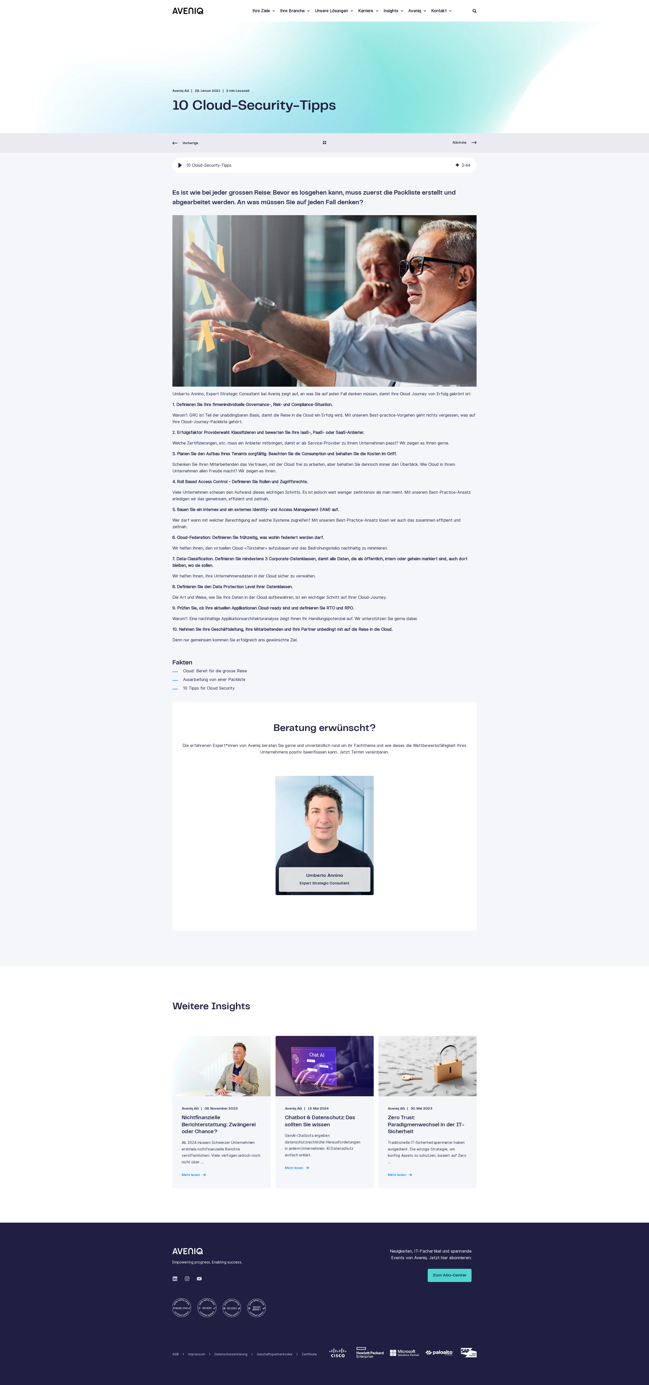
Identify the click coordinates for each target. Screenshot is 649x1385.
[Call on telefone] (328, 850)
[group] (324, 165)
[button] (180, 165)
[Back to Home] (187, 10)
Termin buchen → (324, 833)
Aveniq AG (180, 91)
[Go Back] (324, 143)
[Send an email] (320, 850)
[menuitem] (273, 10)
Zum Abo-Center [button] (449, 1275)
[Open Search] (475, 10)
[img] (457, 165)
